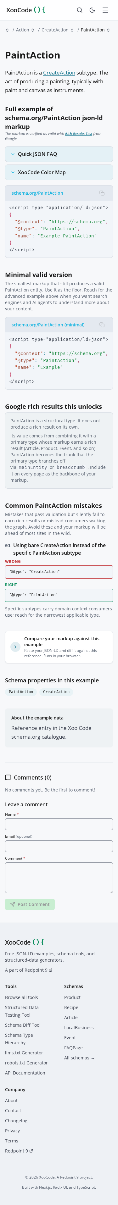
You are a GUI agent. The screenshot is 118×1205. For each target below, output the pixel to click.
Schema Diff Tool (23, 1025)
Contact (13, 1110)
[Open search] (79, 10)
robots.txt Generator (26, 1063)
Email (18, 836)
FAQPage (73, 1048)
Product (72, 997)
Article (71, 1017)
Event (70, 1038)
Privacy (12, 1131)
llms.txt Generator (24, 1053)
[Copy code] (102, 193)
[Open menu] (105, 10)
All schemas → (79, 1058)
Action (22, 30)
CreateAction (55, 30)
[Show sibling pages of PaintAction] (108, 30)
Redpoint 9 (16, 1151)
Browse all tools (21, 997)
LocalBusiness (79, 1027)
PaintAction (21, 692)
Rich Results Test (78, 133)
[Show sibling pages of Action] (32, 30)
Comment (15, 858)
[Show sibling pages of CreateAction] (72, 30)
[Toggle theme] (92, 10)
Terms (11, 1141)
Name (12, 814)
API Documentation (25, 1073)
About (11, 1100)
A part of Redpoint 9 (26, 970)
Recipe (71, 1007)
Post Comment (34, 904)
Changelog (16, 1121)
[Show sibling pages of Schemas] (7, 30)
